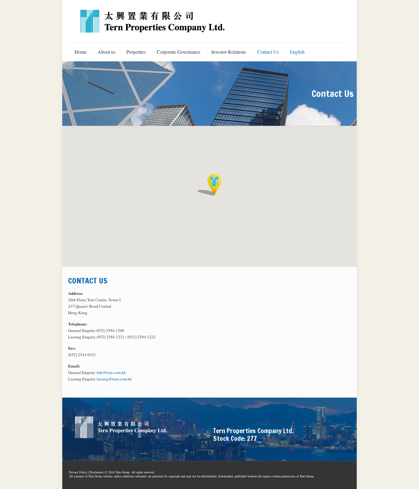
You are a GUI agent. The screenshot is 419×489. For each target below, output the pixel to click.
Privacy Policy (78, 472)
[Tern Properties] (152, 21)
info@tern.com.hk (111, 372)
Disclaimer (96, 472)
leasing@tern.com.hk (114, 379)
